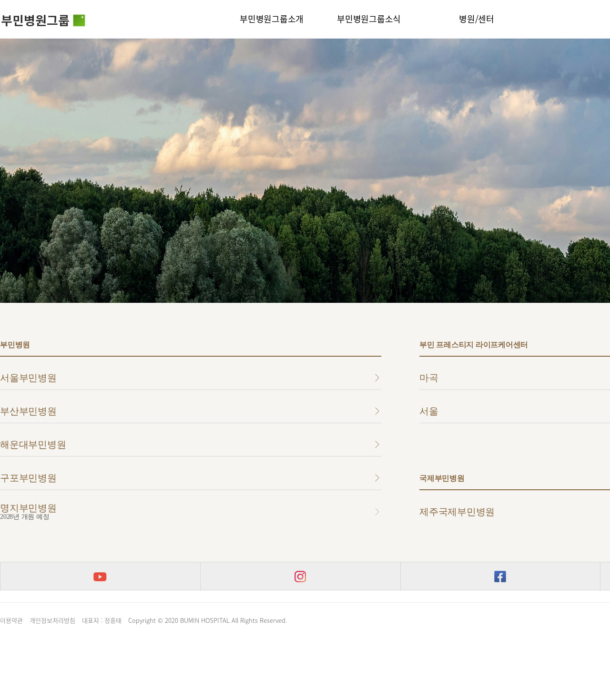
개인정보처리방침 (52, 620)
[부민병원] (43, 22)
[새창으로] (100, 576)
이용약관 (11, 620)
